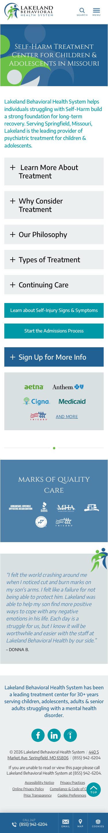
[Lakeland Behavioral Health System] (30, 11)
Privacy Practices (72, 782)
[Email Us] (65, 823)
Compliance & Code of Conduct (73, 789)
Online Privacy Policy (28, 789)
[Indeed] (70, 735)
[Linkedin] (54, 735)
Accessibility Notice (39, 782)
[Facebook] (38, 735)
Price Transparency (38, 795)
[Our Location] (80, 823)
